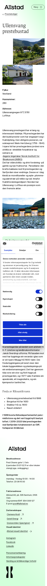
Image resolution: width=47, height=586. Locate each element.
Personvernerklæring (16, 553)
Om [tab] (37, 250)
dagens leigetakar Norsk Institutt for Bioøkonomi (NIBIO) (21, 158)
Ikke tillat (22, 340)
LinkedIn (10, 546)
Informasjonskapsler (15, 557)
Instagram (11, 538)
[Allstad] (14, 7)
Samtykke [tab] (8, 250)
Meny (36, 7)
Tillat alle (22, 325)
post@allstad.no (20, 504)
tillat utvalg (22, 332)
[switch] (39, 299)
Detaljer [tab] (22, 250)
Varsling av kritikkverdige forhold (21, 561)
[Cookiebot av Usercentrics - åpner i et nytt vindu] (32, 243)
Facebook (10, 542)
